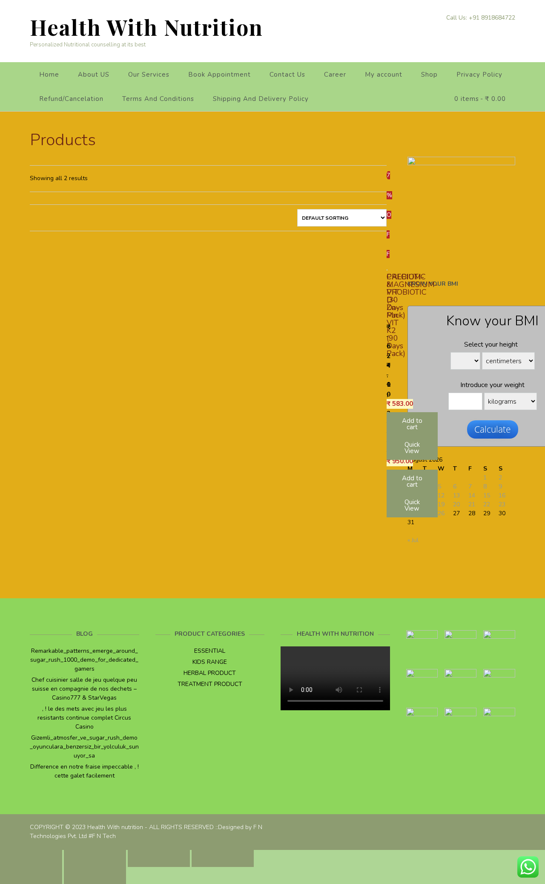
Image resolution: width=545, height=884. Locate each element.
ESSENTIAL (209, 651)
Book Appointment (219, 74)
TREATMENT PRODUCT (210, 684)
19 (441, 504)
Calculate (492, 429)
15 (486, 495)
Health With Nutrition (146, 27)
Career (335, 74)
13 (456, 495)
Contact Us (287, 74)
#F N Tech (102, 836)
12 (441, 495)
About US (93, 74)
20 (456, 504)
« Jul (413, 540)
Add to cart (412, 481)
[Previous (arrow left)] (31, 875)
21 (471, 504)
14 (471, 495)
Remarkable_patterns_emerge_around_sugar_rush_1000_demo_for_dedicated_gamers (84, 660)
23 (502, 504)
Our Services (148, 74)
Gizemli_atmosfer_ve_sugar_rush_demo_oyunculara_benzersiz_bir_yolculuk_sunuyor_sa (84, 747)
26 (441, 513)
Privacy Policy (479, 74)
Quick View (412, 505)
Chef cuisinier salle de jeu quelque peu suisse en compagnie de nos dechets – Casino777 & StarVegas (84, 689)
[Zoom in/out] (223, 858)
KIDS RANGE (209, 662)
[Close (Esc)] (31, 858)
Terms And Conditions (158, 99)
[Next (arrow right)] (95, 875)
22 (486, 504)
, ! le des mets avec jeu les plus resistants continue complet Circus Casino (84, 718)
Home (49, 74)
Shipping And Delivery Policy (261, 99)
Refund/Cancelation (71, 99)
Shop (429, 74)
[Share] (95, 858)
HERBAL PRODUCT (210, 673)
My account (383, 74)
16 (502, 495)
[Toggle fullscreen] (159, 858)
